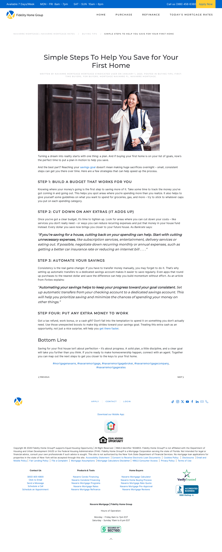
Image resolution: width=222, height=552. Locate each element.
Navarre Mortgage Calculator (136, 476)
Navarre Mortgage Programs (86, 483)
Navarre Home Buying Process (136, 480)
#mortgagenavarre (64, 363)
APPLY (95, 401)
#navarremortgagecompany (151, 363)
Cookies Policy (171, 457)
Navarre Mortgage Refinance (85, 489)
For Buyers (90, 76)
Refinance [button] (151, 14)
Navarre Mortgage (143, 76)
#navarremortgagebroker (117, 363)
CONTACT (111, 401)
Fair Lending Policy (38, 460)
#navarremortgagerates (111, 367)
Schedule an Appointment (35, 489)
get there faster (108, 328)
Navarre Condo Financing (86, 476)
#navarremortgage (88, 363)
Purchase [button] (124, 14)
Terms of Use (185, 460)
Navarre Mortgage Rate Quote (136, 483)
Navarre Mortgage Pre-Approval (136, 486)
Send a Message (35, 483)
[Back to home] (25, 14)
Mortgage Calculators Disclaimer (113, 460)
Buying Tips (165, 74)
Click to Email (35, 480)
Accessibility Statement (98, 457)
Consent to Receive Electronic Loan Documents (136, 457)
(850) (35, 476)
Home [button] (101, 14)
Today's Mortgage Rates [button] (191, 14)
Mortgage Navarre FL (114, 76)
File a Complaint (60, 460)
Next (179, 377)
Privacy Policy (168, 460)
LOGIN (127, 401)
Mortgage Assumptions (83, 460)
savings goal (88, 167)
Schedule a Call (35, 486)
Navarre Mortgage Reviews (136, 489)
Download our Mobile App (111, 414)
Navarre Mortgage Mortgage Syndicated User (86, 74)
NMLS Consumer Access (145, 460)
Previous (44, 377)
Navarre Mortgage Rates (85, 486)
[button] (111, 539)
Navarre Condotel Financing (86, 480)
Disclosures (188, 457)
